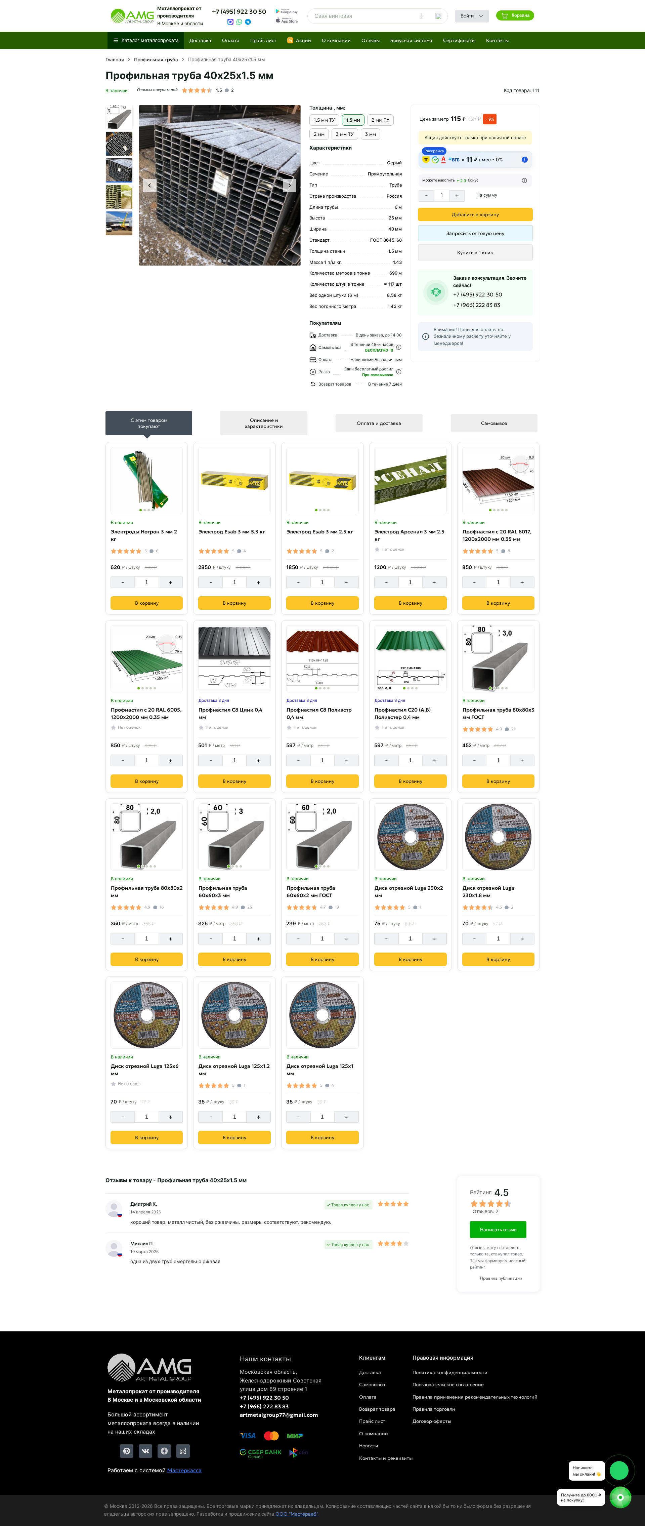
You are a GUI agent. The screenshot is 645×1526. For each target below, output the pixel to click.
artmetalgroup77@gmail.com (279, 1414)
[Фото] (220, 185)
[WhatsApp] (239, 22)
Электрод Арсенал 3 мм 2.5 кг (409, 535)
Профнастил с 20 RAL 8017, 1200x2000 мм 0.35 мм (497, 535)
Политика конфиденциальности (450, 1372)
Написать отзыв (498, 1230)
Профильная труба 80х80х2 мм (147, 891)
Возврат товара (377, 1409)
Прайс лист (263, 40)
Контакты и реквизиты (386, 1458)
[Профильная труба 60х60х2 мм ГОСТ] (322, 837)
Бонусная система (411, 40)
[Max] (230, 22)
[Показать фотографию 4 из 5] (502, 510)
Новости (368, 1446)
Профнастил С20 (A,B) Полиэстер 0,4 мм (403, 713)
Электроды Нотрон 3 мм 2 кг (144, 535)
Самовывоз (494, 423)
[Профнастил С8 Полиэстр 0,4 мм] (322, 659)
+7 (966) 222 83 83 (476, 305)
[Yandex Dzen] (164, 1451)
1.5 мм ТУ (324, 120)
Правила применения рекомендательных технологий (475, 1397)
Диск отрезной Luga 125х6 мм (145, 1069)
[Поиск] (438, 16)
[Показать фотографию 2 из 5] (494, 510)
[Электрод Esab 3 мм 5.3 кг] (234, 480)
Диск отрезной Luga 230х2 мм (409, 891)
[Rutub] (183, 1451)
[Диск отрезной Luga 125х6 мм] (147, 1015)
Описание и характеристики (264, 423)
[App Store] (287, 20)
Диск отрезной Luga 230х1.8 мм (488, 891)
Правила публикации (501, 1278)
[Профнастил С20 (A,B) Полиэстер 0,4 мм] (410, 659)
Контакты (497, 40)
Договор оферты (432, 1421)
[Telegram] (248, 22)
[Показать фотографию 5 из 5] (506, 510)
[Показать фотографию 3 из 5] (498, 510)
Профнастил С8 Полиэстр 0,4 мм (319, 713)
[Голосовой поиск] (421, 16)
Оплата (231, 40)
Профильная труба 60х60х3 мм (223, 891)
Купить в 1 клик (475, 252)
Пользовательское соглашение (448, 1384)
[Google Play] (287, 11)
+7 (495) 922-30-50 (477, 294)
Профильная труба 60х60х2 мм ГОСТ (311, 891)
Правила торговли (434, 1409)
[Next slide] (289, 185)
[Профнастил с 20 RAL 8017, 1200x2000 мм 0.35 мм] (498, 480)
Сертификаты (459, 40)
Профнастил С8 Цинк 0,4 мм (230, 713)
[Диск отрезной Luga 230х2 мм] (410, 837)
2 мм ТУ (380, 120)
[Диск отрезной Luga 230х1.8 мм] (498, 837)
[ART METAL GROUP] (132, 16)
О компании (336, 40)
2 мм (319, 134)
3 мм (370, 134)
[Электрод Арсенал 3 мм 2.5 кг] (410, 480)
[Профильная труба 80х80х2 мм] (147, 837)
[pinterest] (126, 1451)
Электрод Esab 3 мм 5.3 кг (232, 531)
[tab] (210, 260)
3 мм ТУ (345, 134)
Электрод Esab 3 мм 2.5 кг (320, 531)
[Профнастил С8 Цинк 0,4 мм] (234, 659)
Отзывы (370, 40)
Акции (300, 40)
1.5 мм (353, 120)
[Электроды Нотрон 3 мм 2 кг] (147, 480)
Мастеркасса (184, 1470)
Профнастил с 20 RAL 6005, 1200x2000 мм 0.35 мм (146, 713)
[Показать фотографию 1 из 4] (140, 510)
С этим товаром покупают (149, 423)
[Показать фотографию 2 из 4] (144, 510)
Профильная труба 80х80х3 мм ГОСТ (498, 713)
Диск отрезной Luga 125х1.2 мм (234, 1069)
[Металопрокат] (155, 1368)
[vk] (145, 1451)
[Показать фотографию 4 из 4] (153, 510)
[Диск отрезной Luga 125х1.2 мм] (234, 1015)
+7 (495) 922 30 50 (239, 11)
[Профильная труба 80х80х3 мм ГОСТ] (498, 659)
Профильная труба (156, 59)
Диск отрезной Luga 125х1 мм (320, 1069)
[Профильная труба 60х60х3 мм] (234, 837)
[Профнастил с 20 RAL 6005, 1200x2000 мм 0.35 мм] (147, 659)
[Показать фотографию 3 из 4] (148, 510)
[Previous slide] (150, 185)
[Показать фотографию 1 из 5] (490, 510)
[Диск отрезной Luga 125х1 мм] (322, 1015)
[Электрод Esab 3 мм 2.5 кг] (322, 480)
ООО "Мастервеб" (296, 1514)
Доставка (200, 40)
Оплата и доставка (379, 423)
